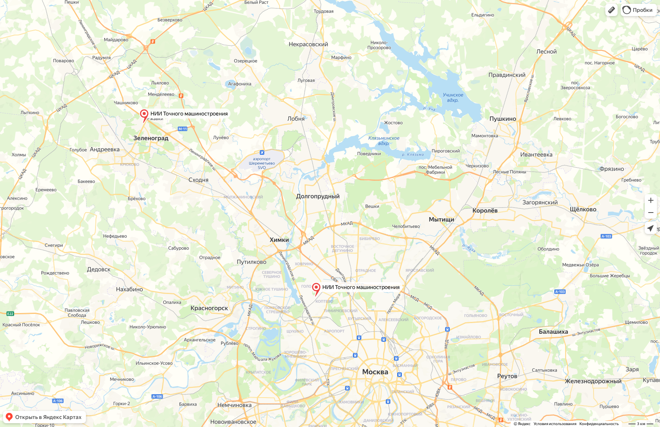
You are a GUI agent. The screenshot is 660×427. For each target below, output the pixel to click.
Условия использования (555, 424)
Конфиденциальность (599, 424)
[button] (611, 10)
